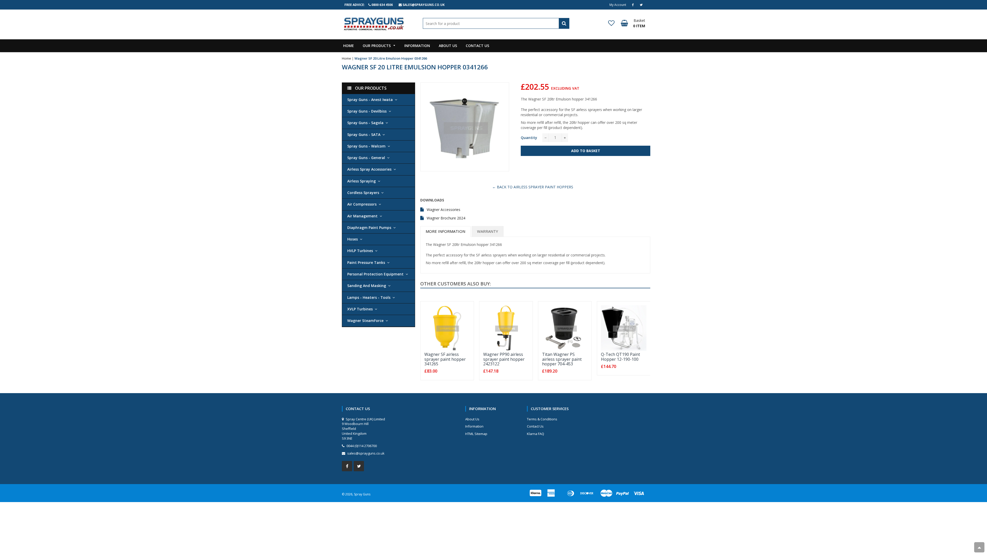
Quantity (529, 137)
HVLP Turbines (360, 250)
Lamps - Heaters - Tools (368, 297)
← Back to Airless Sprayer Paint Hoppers (532, 186)
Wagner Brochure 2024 (446, 218)
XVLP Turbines (360, 309)
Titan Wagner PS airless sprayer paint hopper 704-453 (562, 359)
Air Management (362, 216)
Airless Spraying (361, 181)
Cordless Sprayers (363, 192)
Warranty (487, 231)
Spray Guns (362, 494)
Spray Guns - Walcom (366, 146)
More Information (445, 231)
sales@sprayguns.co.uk (424, 5)
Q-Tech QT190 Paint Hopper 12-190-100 (620, 356)
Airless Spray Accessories (369, 169)
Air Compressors (362, 204)
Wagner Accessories (443, 209)
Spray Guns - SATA (363, 134)
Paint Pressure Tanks (366, 262)
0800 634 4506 (382, 5)
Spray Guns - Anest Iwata (370, 99)
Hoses (352, 239)
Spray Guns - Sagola (365, 122)
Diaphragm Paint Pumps (369, 227)
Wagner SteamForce (365, 320)
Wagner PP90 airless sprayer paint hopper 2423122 (504, 359)
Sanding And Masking (366, 285)
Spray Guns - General (366, 157)
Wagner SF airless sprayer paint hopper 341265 (445, 359)
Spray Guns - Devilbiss (367, 111)
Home (346, 58)
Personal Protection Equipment (375, 274)
